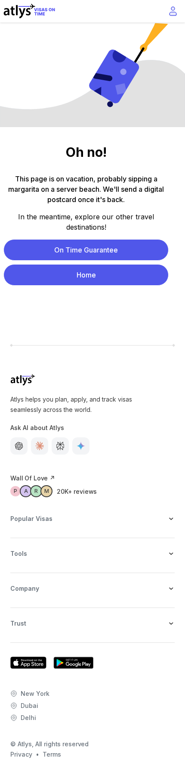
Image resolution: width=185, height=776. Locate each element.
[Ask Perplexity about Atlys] (60, 446)
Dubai (29, 705)
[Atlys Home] (29, 11)
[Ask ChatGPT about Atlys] (19, 446)
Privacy (21, 754)
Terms (52, 754)
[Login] (173, 11)
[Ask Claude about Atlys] (39, 446)
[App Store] (28, 663)
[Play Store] (73, 663)
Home (86, 275)
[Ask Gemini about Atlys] (80, 446)
